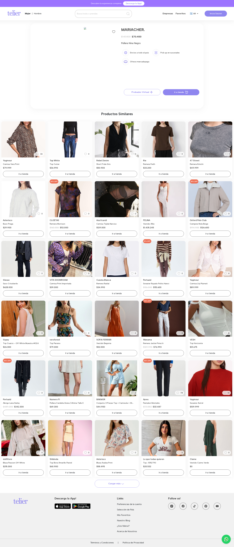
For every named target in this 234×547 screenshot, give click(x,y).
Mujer (28, 13)
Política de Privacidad (133, 542)
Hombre (37, 13)
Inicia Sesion (216, 13)
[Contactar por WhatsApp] (226, 539)
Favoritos (181, 13)
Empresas (168, 13)
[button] (85, 28)
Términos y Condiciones (102, 542)
